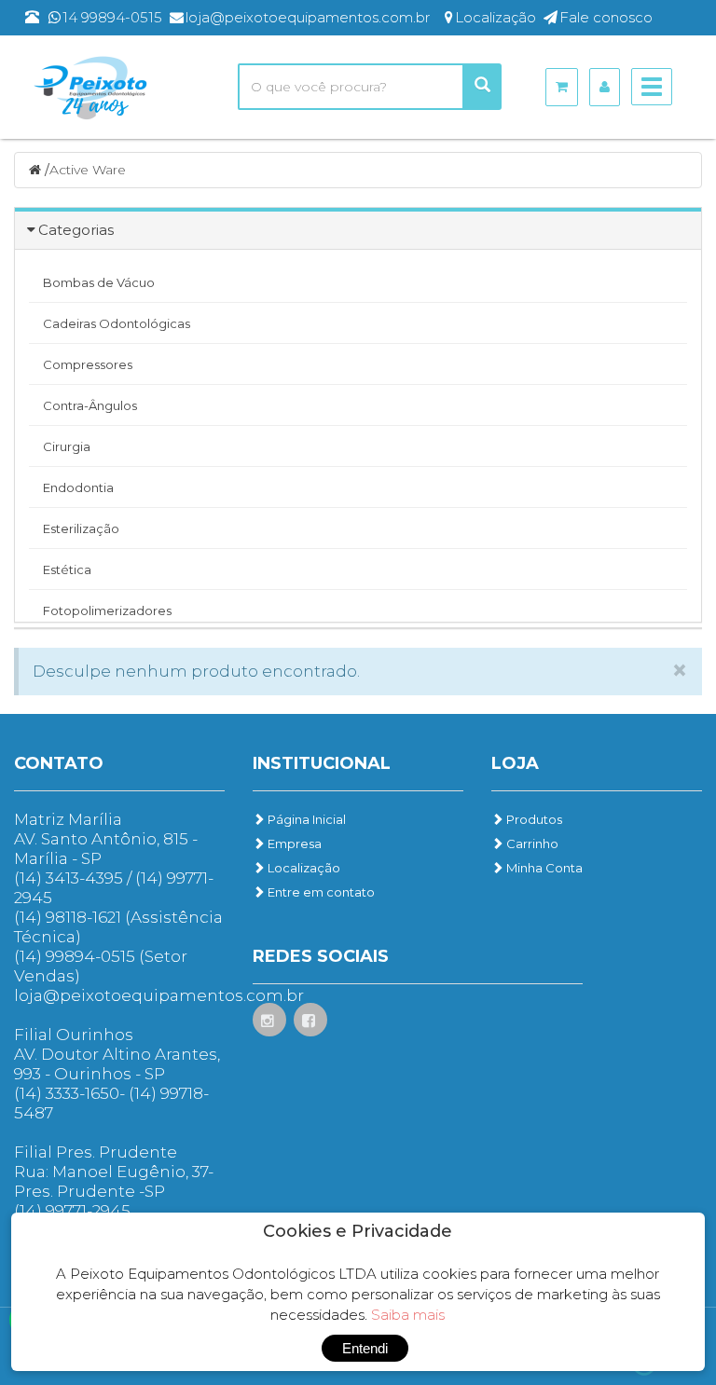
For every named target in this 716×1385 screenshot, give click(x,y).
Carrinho (530, 843)
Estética (67, 569)
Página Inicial (305, 819)
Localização (302, 867)
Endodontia (78, 487)
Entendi (365, 1348)
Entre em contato (320, 891)
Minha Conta (543, 867)
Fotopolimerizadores (107, 610)
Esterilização (81, 528)
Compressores (87, 364)
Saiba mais (408, 1314)
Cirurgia (66, 446)
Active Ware (87, 169)
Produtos (532, 819)
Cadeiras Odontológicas (116, 323)
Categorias (76, 230)
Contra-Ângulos (90, 405)
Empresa (293, 843)
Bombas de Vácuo (99, 282)
